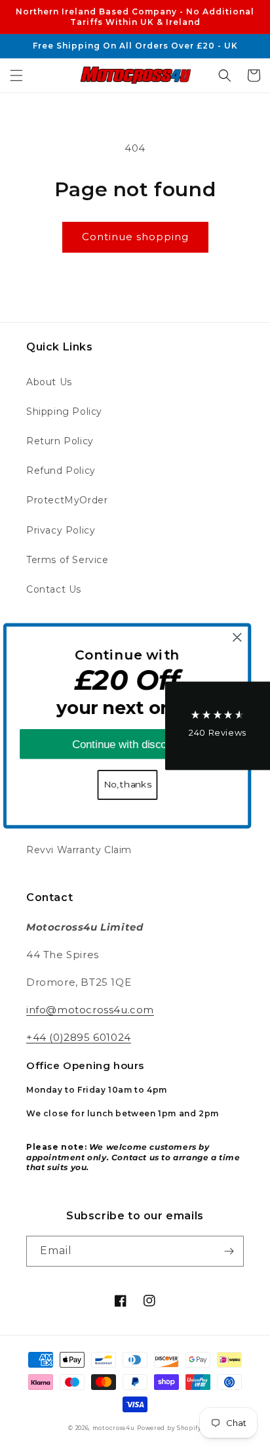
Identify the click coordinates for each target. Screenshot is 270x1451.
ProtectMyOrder (66, 500)
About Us (49, 382)
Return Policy (60, 441)
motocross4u (113, 1428)
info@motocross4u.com (90, 1009)
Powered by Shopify (169, 1428)
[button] (16, 75)
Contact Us (53, 589)
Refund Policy (61, 470)
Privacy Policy (60, 530)
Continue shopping (135, 236)
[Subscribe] (228, 1251)
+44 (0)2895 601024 (78, 1037)
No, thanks (134, 784)
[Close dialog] (244, 636)
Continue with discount (134, 743)
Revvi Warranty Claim (79, 850)
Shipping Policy (64, 411)
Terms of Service (67, 560)
